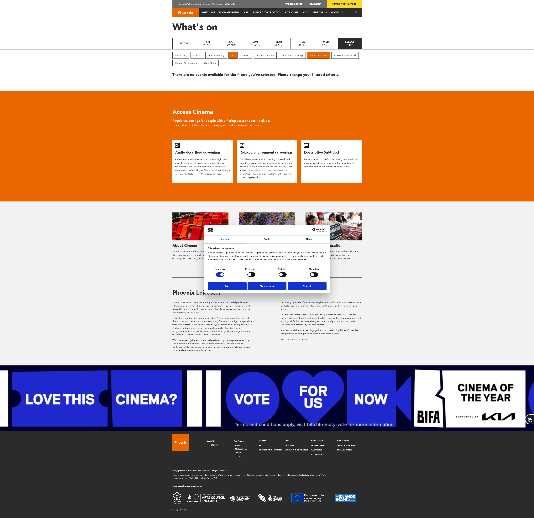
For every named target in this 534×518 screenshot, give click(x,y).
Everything (180, 55)
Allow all (307, 286)
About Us (337, 12)
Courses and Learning (292, 55)
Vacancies (316, 450)
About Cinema (184, 245)
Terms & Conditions (347, 445)
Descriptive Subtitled (345, 55)
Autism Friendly (216, 55)
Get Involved (317, 454)
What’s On (208, 12)
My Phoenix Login (294, 4)
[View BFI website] (270, 498)
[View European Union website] (310, 498)
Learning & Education (296, 450)
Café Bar (289, 445)
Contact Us (343, 441)
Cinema (197, 55)
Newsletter (315, 4)
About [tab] (309, 239)
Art (246, 12)
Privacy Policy (344, 450)
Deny (227, 286)
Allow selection (267, 286)
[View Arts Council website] (206, 498)
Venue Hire (292, 12)
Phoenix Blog (318, 445)
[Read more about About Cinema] (200, 226)
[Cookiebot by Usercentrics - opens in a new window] (314, 230)
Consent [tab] (225, 239)
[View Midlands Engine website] (345, 498)
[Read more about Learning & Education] (334, 226)
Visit (305, 12)
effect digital (184, 510)
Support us (320, 12)
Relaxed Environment (186, 63)
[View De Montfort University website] (240, 498)
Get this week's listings (344, 4)
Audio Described (318, 55)
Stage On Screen (265, 55)
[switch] (251, 274)
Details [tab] (267, 239)
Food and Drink (229, 12)
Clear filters (210, 63)
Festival (245, 55)
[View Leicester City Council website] (176, 498)
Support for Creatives (266, 12)
